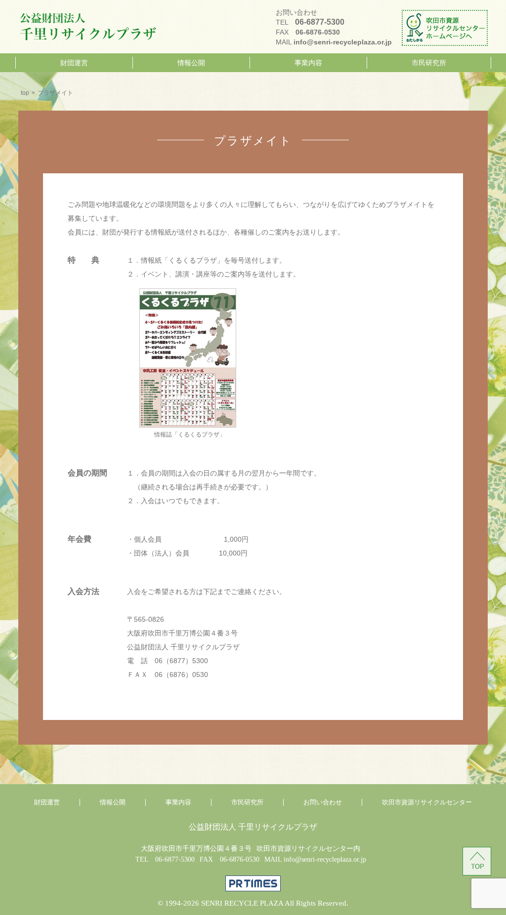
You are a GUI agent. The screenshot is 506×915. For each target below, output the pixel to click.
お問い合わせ (322, 802)
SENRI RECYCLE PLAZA (242, 903)
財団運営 (74, 63)
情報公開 (191, 63)
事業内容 (308, 63)
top (25, 92)
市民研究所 (429, 63)
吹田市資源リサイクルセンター (427, 802)
